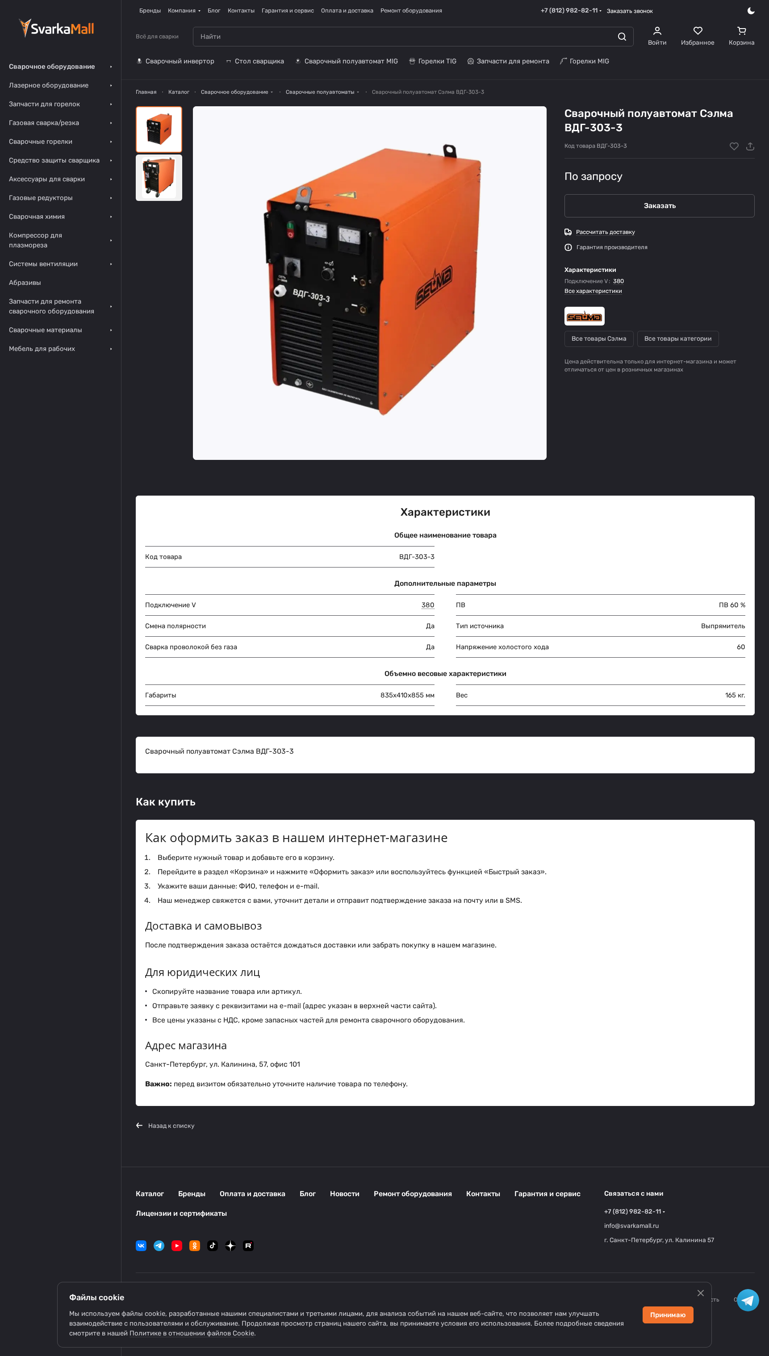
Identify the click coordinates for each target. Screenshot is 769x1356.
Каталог (150, 1193)
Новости (344, 1193)
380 (618, 281)
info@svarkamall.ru (631, 1226)
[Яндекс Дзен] (230, 1245)
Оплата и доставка (252, 1193)
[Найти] (622, 36)
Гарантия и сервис (547, 1193)
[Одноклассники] (194, 1245)
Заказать (660, 205)
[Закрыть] (701, 1293)
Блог (308, 1193)
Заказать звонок (630, 11)
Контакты (483, 1193)
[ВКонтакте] (141, 1245)
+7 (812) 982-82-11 (569, 10)
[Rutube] (248, 1245)
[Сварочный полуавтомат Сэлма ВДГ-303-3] (370, 283)
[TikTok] (212, 1245)
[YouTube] (176, 1245)
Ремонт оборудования (413, 1193)
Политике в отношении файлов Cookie (192, 1333)
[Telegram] (159, 1245)
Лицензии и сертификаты (181, 1213)
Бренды (191, 1193)
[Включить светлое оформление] (751, 10)
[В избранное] (734, 146)
